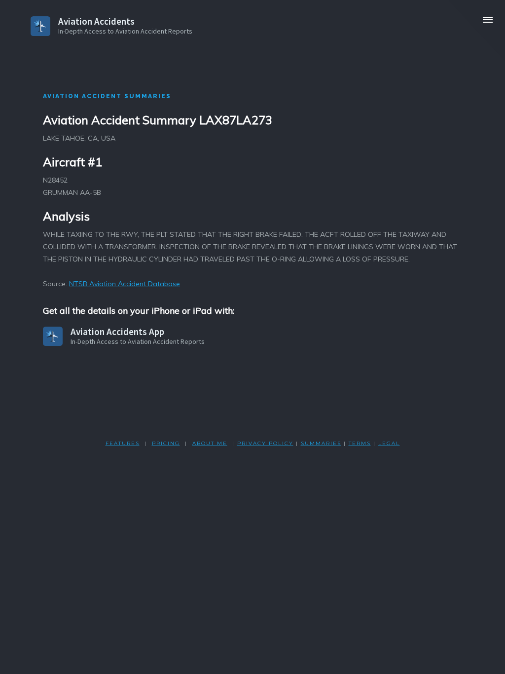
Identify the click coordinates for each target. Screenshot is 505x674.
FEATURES (123, 443)
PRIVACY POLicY (265, 443)
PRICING (166, 443)
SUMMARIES (321, 443)
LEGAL (389, 443)
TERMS (360, 443)
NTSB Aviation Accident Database (124, 283)
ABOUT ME (209, 443)
